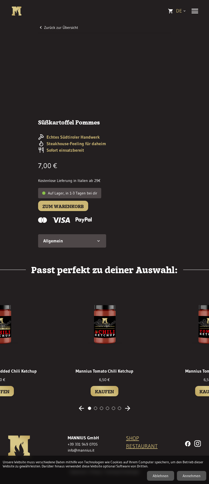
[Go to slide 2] (95, 408)
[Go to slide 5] (113, 408)
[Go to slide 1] (89, 408)
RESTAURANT (142, 446)
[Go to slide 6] (119, 408)
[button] (72, 241)
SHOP (132, 438)
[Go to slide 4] (107, 408)
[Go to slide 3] (101, 408)
